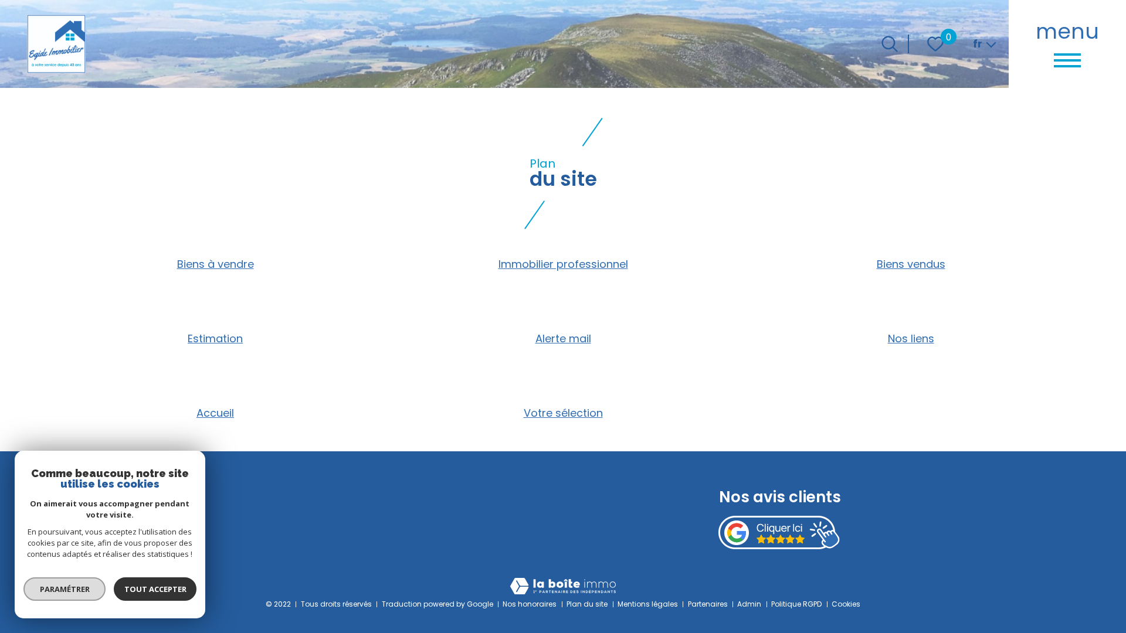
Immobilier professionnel (563, 264)
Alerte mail (563, 338)
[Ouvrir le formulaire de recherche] (889, 44)
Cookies (846, 604)
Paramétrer (65, 589)
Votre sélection (563, 413)
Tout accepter (155, 589)
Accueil (215, 413)
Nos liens (911, 338)
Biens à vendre (215, 264)
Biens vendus (911, 264)
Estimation (215, 338)
